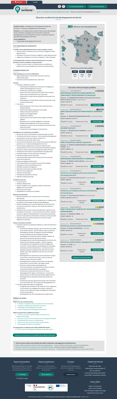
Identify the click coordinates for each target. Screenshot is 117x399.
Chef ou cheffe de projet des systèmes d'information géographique (33, 345)
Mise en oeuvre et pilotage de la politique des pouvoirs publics (35, 329)
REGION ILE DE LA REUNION (77, 130)
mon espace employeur (98, 6)
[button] (104, 368)
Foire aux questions (95, 370)
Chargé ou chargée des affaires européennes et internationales (35, 303)
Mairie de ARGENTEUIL (76, 228)
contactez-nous (70, 374)
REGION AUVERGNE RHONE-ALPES (79, 116)
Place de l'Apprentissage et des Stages (95, 390)
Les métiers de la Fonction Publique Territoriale (55, 12)
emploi (35, 2)
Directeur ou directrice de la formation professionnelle (33, 322)
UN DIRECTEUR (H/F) (68, 128)
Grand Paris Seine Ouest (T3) (77, 177)
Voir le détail (98, 105)
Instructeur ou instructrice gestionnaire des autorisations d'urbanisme (35, 349)
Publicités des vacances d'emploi (94, 368)
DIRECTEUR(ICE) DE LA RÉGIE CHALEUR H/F (76, 142)
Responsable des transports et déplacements (30, 320)
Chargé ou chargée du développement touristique (32, 305)
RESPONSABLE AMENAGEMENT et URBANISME (78, 159)
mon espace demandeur (77, 6)
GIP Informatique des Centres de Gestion (55, 396)
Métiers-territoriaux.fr (95, 386)
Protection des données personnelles (95, 373)
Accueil (39, 12)
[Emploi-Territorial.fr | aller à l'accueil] (25, 10)
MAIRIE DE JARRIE (74, 214)
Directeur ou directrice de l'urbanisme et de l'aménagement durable (37, 318)
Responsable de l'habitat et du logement (29, 324)
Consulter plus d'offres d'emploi (82, 257)
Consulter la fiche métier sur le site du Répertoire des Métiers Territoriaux (35, 335)
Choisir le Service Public (95, 388)
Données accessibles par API (73, 396)
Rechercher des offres (95, 366)
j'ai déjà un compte (22, 378)
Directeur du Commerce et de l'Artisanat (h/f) (76, 226)
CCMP (71, 244)
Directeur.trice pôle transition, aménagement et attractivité (81, 242)
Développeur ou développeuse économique (30, 307)
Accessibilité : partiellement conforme (95, 375)
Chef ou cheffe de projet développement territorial (32, 309)
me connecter (47, 374)
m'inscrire (22, 374)
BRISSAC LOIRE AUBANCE (77, 161)
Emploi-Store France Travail (95, 393)
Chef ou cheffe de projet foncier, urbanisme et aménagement (71, 345)
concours (19, 2)
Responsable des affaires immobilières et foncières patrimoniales (75, 349)
